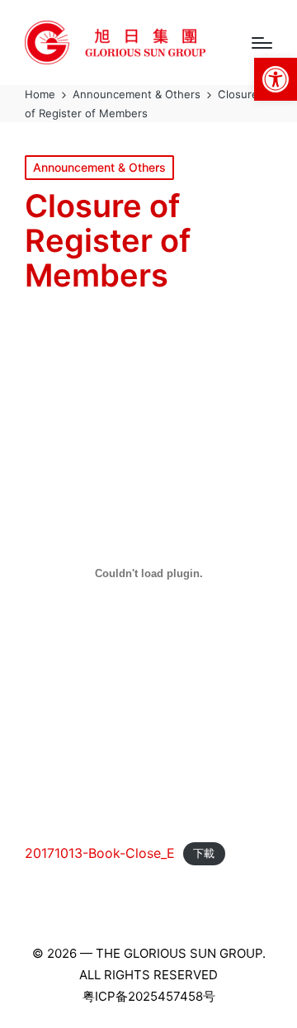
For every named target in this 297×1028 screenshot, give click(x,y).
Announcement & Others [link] (99, 167)
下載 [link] (203, 854)
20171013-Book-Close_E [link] (100, 853)
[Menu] (262, 43)
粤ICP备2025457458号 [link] (148, 996)
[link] (275, 79)
